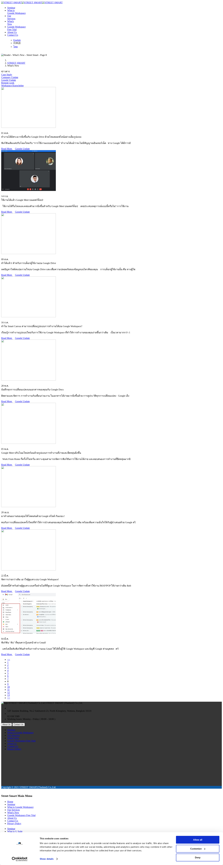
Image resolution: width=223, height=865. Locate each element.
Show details (47, 859)
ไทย (15, 46)
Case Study (6, 74)
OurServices (11, 17)
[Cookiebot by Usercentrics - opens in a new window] (19, 859)
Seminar (11, 7)
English (17, 40)
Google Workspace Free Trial (21, 740)
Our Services (13, 735)
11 (8, 689)
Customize (196, 848)
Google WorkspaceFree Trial (16, 28)
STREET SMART (16, 63)
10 (8, 687)
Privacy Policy (14, 749)
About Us (12, 32)
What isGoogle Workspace (16, 11)
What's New (13, 738)
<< (8, 659)
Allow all (197, 839)
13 (8, 695)
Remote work (7, 83)
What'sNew (10, 22)
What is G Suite (14, 831)
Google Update (8, 80)
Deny (197, 857)
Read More (7, 148)
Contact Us (12, 35)
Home (10, 801)
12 (8, 692)
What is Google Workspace (20, 732)
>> (8, 698)
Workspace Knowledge (12, 85)
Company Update (9, 77)
